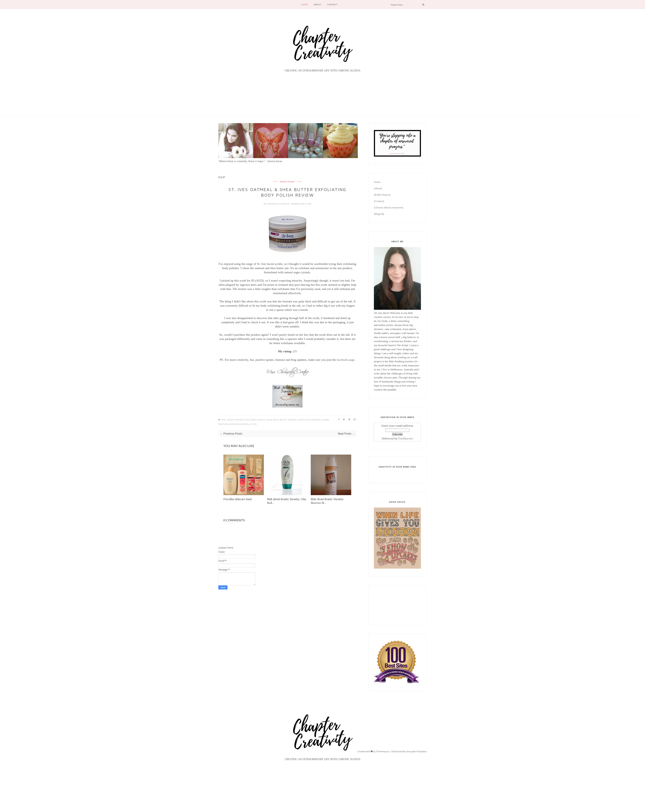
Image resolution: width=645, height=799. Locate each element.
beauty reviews (287, 181)
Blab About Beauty (256, 420)
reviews (315, 420)
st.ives (253, 424)
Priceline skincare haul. (237, 499)
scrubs (325, 420)
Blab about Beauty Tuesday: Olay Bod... (286, 501)
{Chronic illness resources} (388, 207)
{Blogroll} (379, 213)
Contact (332, 4)
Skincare (223, 424)
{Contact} (379, 201)
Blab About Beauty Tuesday (282, 420)
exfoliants (304, 420)
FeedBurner (405, 438)
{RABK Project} (382, 194)
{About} (378, 188)
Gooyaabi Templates (416, 751)
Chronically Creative (278, 204)
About (317, 4)
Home (305, 4)
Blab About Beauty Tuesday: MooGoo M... (327, 501)
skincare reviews (238, 424)
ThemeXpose (382, 751)
